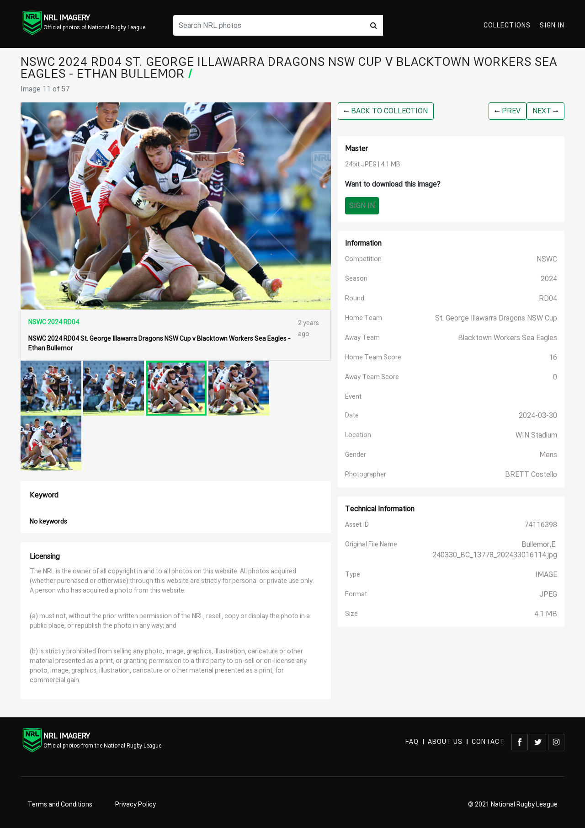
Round (354, 298)
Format (356, 594)
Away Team (362, 337)
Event (353, 396)
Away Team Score (372, 377)
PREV (510, 111)
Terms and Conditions (59, 804)
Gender (355, 454)
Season (356, 278)
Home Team (363, 318)
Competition (363, 259)
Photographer (365, 474)
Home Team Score (373, 357)
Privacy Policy (135, 804)
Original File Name (371, 544)
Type (352, 574)
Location (358, 435)
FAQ (412, 742)
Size (351, 614)
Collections (507, 25)
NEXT (542, 111)
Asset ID (357, 524)
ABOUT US (445, 742)
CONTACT (488, 742)
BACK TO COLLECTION (388, 111)
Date (352, 415)
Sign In (552, 25)
